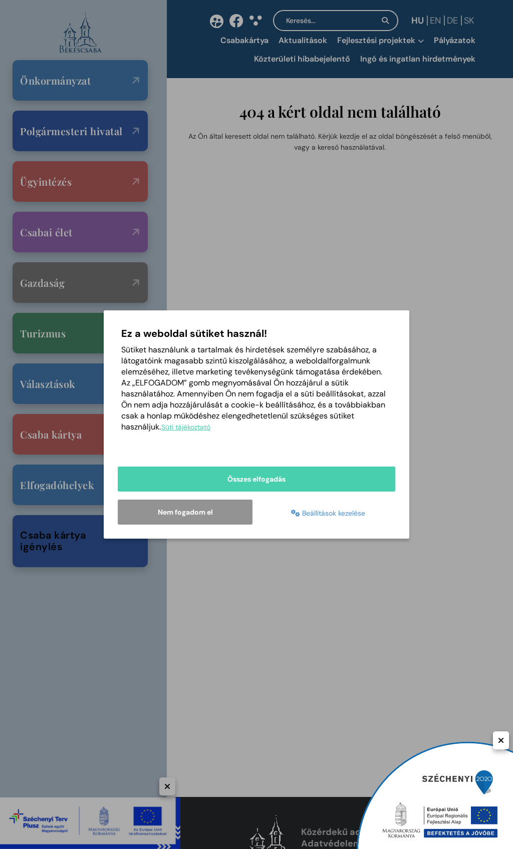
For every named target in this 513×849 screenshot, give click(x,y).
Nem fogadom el (185, 512)
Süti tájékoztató (185, 427)
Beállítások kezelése (332, 513)
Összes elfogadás (256, 479)
